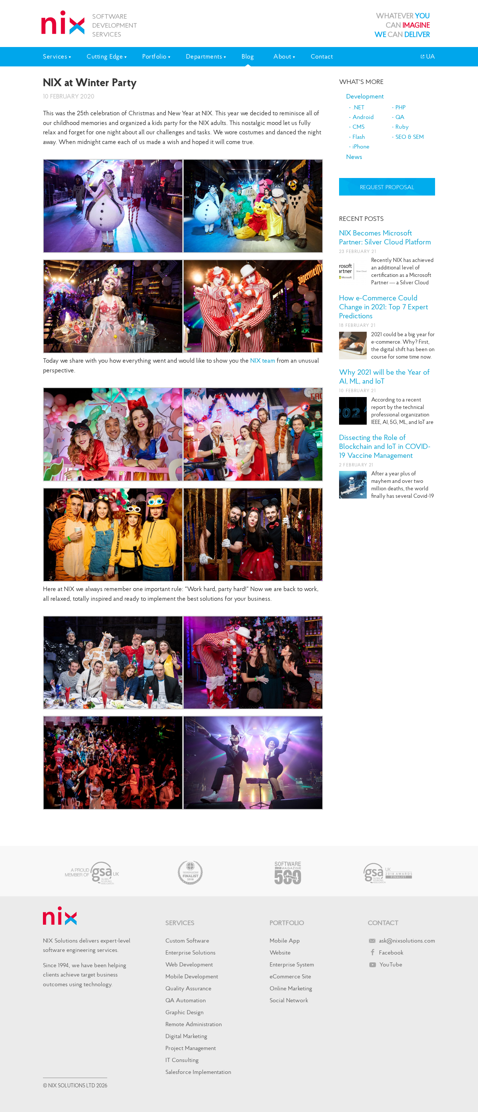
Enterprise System (292, 964)
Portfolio (287, 922)
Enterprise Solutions (190, 952)
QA (399, 117)
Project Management (190, 1048)
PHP (400, 107)
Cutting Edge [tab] (105, 56)
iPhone (361, 146)
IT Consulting (182, 1059)
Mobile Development (191, 976)
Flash (359, 136)
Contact (322, 56)
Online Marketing (291, 988)
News (354, 156)
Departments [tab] (204, 56)
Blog (248, 56)
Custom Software (187, 940)
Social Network (289, 1000)
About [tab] (282, 56)
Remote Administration (193, 1024)
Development (365, 96)
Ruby (402, 126)
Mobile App (285, 940)
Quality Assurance (188, 988)
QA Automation (185, 1000)
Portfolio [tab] (154, 56)
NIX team (262, 360)
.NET (358, 107)
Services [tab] (55, 56)
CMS (358, 126)
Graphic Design (184, 1012)
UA (430, 56)
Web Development (189, 964)
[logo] (62, 22)
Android (363, 117)
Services (180, 922)
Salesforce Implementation (198, 1071)
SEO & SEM (409, 136)
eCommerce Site (290, 976)
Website (280, 952)
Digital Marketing (186, 1036)
